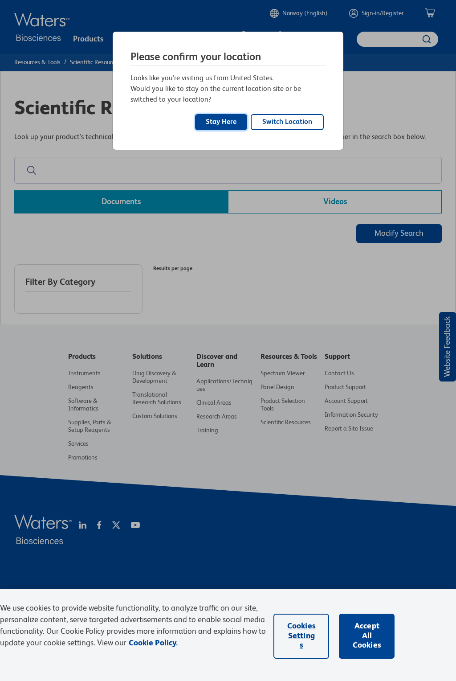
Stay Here (221, 122)
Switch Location (287, 122)
